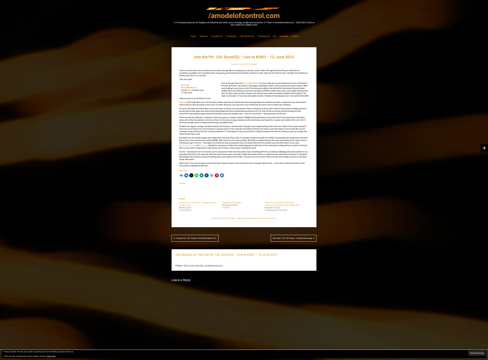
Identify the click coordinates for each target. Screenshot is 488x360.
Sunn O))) (185, 85)
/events (294, 36)
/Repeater (283, 36)
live (244, 218)
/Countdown (231, 36)
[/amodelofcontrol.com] (244, 10)
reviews (264, 218)
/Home (193, 36)
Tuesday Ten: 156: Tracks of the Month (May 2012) (196, 238)
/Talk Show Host (246, 36)
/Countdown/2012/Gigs (231, 203)
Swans (193, 145)
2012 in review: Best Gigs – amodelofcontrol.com (203, 266)
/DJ (274, 36)
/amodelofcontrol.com (244, 15)
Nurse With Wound (188, 88)
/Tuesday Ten (217, 36)
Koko (189, 90)
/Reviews (203, 36)
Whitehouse (184, 145)
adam (255, 64)
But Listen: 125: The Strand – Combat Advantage (292, 238)
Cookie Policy (51, 356)
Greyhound (203, 145)
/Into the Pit (222, 218)
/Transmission (263, 36)
